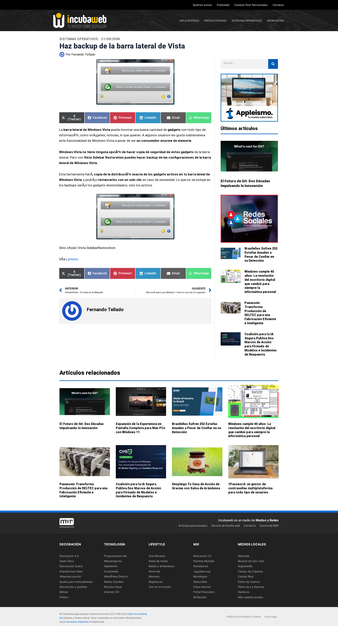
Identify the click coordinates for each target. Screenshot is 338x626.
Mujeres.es (155, 581)
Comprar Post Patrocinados (251, 4)
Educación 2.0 (202, 556)
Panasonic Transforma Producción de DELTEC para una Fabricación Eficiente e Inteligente (260, 313)
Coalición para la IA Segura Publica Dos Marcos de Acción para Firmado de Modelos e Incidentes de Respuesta (261, 344)
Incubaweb (111, 571)
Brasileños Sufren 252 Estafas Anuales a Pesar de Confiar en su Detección (261, 254)
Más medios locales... (251, 597)
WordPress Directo (116, 576)
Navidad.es (200, 566)
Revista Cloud (113, 586)
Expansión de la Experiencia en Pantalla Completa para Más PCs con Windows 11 (140, 428)
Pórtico (63, 597)
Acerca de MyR (269, 525)
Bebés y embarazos (161, 566)
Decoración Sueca (71, 566)
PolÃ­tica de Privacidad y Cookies (243, 617)
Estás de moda (158, 561)
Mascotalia (200, 581)
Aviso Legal (270, 617)
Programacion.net (115, 556)
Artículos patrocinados (193, 525)
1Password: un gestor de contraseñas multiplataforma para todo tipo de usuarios (250, 488)
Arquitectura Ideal (70, 571)
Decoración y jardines (73, 586)
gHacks (72, 259)
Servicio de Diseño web (225, 525)
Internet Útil (111, 592)
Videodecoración (70, 576)
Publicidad (223, 4)
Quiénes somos (202, 4)
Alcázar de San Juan (251, 561)
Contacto (278, 4)
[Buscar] (273, 64)
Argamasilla (245, 566)
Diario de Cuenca (249, 581)
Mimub (63, 592)
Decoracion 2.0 (69, 556)
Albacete (243, 556)
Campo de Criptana (250, 571)
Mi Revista (199, 597)
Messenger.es (113, 561)
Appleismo (110, 566)
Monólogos (200, 576)
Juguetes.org (201, 571)
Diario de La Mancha (251, 586)
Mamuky (154, 576)
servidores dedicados (77, 622)
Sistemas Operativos (78, 39)
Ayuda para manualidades (76, 581)
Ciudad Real (245, 576)
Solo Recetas (157, 556)
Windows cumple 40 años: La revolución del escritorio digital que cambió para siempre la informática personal (260, 282)
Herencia (243, 592)
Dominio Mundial (203, 561)
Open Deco (66, 561)
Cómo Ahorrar (202, 586)
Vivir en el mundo (160, 586)
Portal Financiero (204, 592)
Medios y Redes (267, 520)
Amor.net (154, 571)
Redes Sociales (113, 581)
